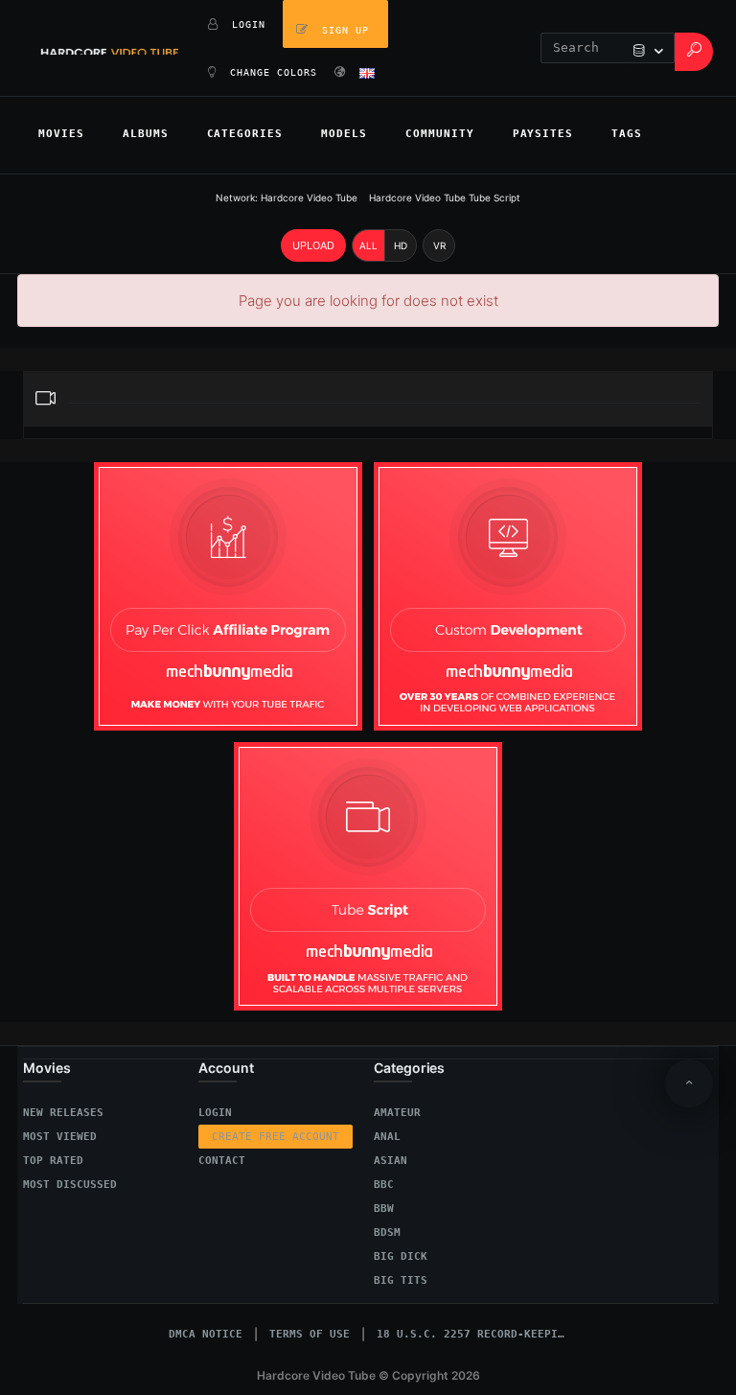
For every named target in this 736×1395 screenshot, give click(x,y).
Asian (390, 1160)
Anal (387, 1136)
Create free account (275, 1136)
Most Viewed (60, 1136)
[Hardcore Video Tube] (109, 48)
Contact (221, 1160)
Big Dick (400, 1256)
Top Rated (53, 1160)
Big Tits (400, 1280)
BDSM (387, 1232)
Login (215, 1112)
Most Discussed (70, 1184)
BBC (384, 1184)
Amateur (397, 1112)
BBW (384, 1208)
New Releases (63, 1112)
